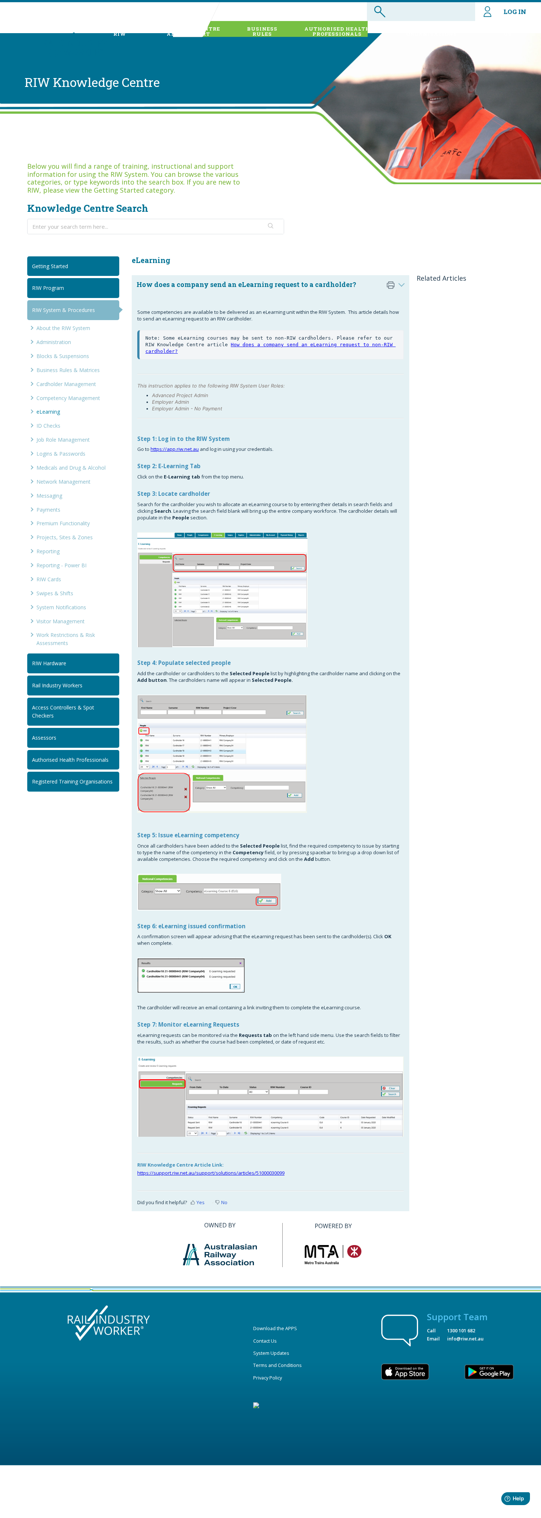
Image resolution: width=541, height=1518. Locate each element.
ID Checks (48, 425)
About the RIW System (63, 328)
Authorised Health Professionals (70, 759)
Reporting (48, 551)
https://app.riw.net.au (175, 449)
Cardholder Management (66, 384)
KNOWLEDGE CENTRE (188, 31)
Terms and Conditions (277, 1365)
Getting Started (50, 266)
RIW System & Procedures (63, 309)
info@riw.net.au (465, 1338)
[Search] (271, 226)
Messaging (49, 495)
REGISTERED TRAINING (431, 31)
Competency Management (68, 398)
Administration (53, 342)
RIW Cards (48, 579)
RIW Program (48, 287)
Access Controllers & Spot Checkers (63, 711)
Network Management (63, 481)
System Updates (271, 1353)
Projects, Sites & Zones (64, 537)
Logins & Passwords (60, 453)
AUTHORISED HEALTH (337, 31)
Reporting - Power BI (61, 565)
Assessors (44, 737)
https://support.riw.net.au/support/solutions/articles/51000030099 (210, 1173)
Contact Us (265, 1341)
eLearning (48, 411)
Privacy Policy (267, 1377)
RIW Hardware (49, 663)
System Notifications (61, 607)
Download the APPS (275, 1328)
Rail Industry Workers (57, 685)
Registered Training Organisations (72, 781)
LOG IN (514, 11)
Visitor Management (60, 621)
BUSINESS (262, 31)
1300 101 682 (461, 1330)
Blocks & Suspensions (62, 356)
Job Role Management (63, 439)
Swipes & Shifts (54, 593)
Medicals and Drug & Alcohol (71, 467)
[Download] (257, 684)
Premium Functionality (63, 523)
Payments (48, 509)
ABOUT (119, 31)
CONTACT (507, 31)
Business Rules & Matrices (68, 370)
